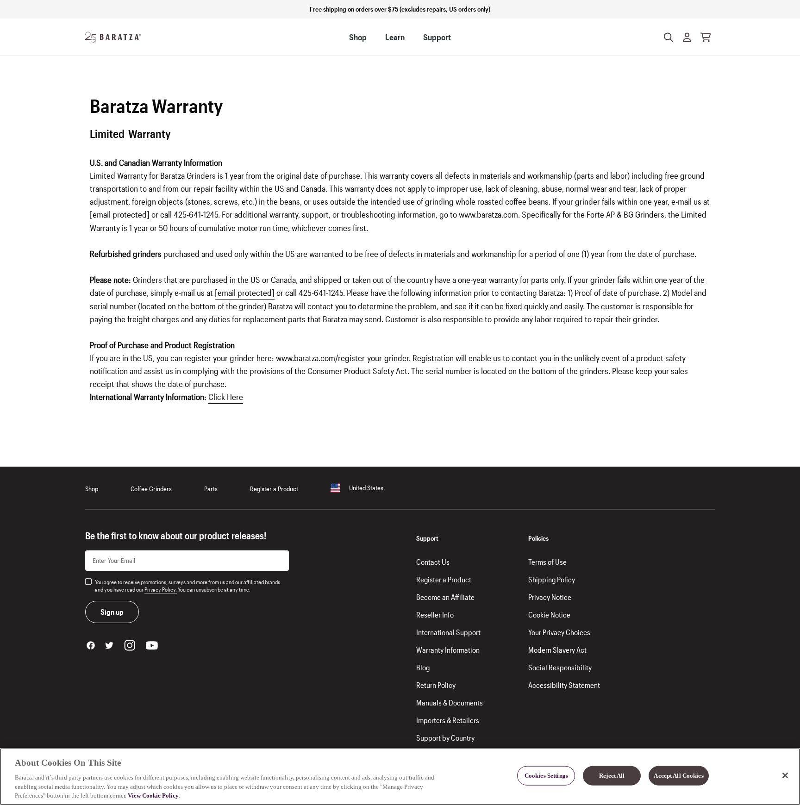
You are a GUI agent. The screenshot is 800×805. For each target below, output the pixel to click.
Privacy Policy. (160, 589)
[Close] (785, 775)
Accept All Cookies (678, 775)
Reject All (612, 775)
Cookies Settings (546, 775)
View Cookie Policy (153, 795)
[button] (687, 37)
